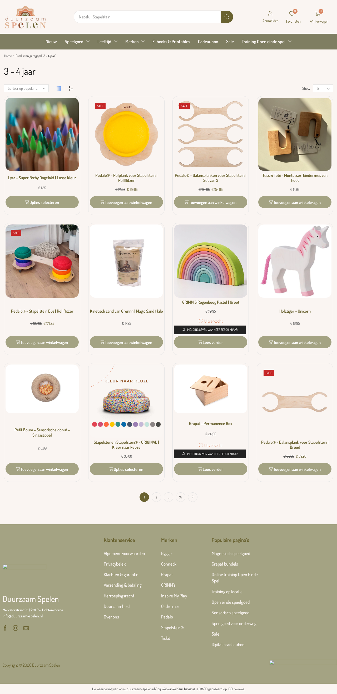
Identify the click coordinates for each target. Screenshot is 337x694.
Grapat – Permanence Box (210, 423)
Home (8, 56)
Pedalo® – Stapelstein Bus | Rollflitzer (42, 311)
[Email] (26, 628)
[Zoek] (227, 17)
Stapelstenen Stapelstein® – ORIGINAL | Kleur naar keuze (126, 445)
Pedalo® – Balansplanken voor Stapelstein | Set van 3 (210, 178)
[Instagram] (15, 628)
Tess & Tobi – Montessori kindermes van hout (295, 178)
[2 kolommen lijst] (71, 88)
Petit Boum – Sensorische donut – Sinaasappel (42, 432)
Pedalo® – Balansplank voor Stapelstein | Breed (295, 445)
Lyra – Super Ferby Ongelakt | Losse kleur (42, 177)
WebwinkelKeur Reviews (178, 689)
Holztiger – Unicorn (295, 311)
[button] (270, 17)
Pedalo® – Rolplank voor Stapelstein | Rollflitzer (126, 178)
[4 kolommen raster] (58, 88)
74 (180, 497)
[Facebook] (5, 628)
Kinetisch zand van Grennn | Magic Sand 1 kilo (126, 311)
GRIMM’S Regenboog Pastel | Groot (210, 302)
